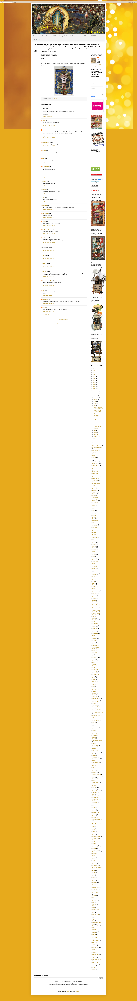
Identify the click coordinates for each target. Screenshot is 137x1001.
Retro (93, 841)
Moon (93, 780)
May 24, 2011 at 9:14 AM (48, 116)
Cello (93, 556)
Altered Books (95, 463)
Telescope (94, 905)
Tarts (93, 902)
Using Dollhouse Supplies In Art (96, 938)
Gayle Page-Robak (46, 229)
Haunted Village (95, 720)
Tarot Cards (95, 900)
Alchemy (94, 457)
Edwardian (94, 638)
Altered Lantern (95, 476)
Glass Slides (95, 689)
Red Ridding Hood (96, 836)
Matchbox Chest (96, 762)
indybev (44, 271)
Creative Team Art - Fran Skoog (96, 602)
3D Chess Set (95, 450)
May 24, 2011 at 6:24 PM (48, 209)
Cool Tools (94, 593)
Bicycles (94, 515)
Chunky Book (95, 573)
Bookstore (94, 530)
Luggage (94, 746)
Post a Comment (46, 314)
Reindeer (94, 839)
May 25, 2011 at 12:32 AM (49, 242)
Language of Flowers (97, 740)
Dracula (94, 630)
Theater (94, 911)
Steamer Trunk (95, 887)
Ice (93, 732)
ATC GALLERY (36, 39)
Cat (93, 553)
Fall (93, 654)
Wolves (94, 965)
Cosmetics (94, 595)
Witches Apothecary (96, 959)
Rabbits (94, 833)
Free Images (95, 671)
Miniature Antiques (96, 774)
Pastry (93, 809)
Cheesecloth (95, 561)
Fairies (93, 650)
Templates (84, 36)
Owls (93, 794)
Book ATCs (94, 524)
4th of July (94, 452)
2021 (94, 370)
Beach (93, 510)
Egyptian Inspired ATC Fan (97, 419)
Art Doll (94, 495)
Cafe (93, 539)
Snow (93, 875)
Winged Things (95, 954)
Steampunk (94, 889)
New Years (94, 787)
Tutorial (94, 932)
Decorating (94, 625)
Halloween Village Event (97, 712)
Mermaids (94, 769)
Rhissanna (45, 299)
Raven (93, 834)
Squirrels (94, 884)
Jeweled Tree (95, 735)
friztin (68, 991)
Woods (93, 969)
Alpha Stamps (95, 461)
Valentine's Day (95, 940)
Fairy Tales (94, 652)
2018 (94, 376)
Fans (93, 655)
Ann (43, 197)
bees (93, 513)
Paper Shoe (95, 797)
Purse (93, 828)
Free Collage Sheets (45, 36)
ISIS (94, 413)
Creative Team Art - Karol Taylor (96, 608)
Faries (93, 659)
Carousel (94, 549)
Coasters (94, 586)
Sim (43, 290)
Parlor (93, 807)
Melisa (44, 189)
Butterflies (94, 537)
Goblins (94, 691)
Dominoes (94, 628)
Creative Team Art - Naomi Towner (96, 614)
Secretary (94, 863)
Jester (43, 221)
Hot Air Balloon (95, 727)
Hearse (94, 722)
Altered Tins (95, 480)
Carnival (94, 547)
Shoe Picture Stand (96, 867)
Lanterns (94, 743)
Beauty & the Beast (96, 512)
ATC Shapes (95, 502)
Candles (94, 544)
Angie (43, 130)
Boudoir (94, 532)
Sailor (93, 858)
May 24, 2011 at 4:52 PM (48, 177)
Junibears (44, 237)
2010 (94, 438)
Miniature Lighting (96, 778)
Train (93, 920)
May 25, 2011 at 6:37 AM (48, 250)
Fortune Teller (95, 669)
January (96, 436)
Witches (94, 957)
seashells (94, 862)
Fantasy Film (95, 657)
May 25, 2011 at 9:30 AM (48, 266)
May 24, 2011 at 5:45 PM (48, 201)
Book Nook (94, 525)
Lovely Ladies (95, 745)
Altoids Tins (94, 481)
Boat (93, 522)
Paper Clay (94, 795)
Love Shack (96, 428)
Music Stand (95, 783)
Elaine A (44, 106)
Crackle (94, 600)
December (96, 391)
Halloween (94, 705)
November (96, 393)
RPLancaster (45, 166)
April (95, 430)
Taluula (44, 255)
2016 (94, 380)
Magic (93, 753)
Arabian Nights (95, 492)
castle (93, 551)
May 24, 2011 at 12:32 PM (49, 145)
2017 (94, 378)
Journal (94, 738)
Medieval (94, 765)
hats (93, 717)
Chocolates (94, 566)
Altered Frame (95, 475)
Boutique (94, 534)
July (95, 401)
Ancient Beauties (96, 483)
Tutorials (94, 934)
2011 (94, 390)
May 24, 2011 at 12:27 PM (49, 137)
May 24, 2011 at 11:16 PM (49, 225)
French (93, 672)
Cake (93, 541)
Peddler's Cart (95, 812)
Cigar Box (94, 574)
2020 (94, 372)
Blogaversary (95, 520)
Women (94, 967)
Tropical (94, 929)
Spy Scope (94, 882)
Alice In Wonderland (96, 459)
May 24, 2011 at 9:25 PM (48, 217)
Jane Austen (95, 733)
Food (93, 667)
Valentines (94, 942)
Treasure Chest (95, 925)
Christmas (94, 568)
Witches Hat (95, 962)
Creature (94, 616)
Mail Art (94, 755)
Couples (94, 598)
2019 (94, 374)
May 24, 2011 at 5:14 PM (48, 193)
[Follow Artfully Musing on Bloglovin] (97, 180)
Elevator (94, 642)
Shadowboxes (95, 865)
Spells (93, 877)
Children (94, 564)
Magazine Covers (96, 752)
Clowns (94, 583)
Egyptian (47, 99)
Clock (93, 581)
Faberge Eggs (95, 647)
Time (93, 912)
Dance (93, 621)
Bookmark (94, 527)
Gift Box (94, 684)
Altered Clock (95, 471)
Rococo (94, 843)
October (96, 395)
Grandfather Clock (96, 698)
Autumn (94, 507)
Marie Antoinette (96, 758)
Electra (44, 307)
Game (93, 676)
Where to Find (95, 950)
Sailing (93, 856)
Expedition (94, 645)
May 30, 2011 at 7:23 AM (48, 276)
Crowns (94, 618)
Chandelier (94, 559)
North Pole (94, 789)
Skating (94, 874)
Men (93, 767)
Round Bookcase (96, 846)
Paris (93, 803)
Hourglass (94, 728)
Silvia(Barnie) (45, 213)
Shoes (93, 868)
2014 (94, 384)
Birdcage (94, 517)
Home (34, 36)
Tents (93, 907)
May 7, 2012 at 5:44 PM (48, 311)
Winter (93, 956)
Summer (94, 895)
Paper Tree (94, 802)
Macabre (94, 748)
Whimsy (94, 952)
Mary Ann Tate (45, 142)
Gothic (93, 694)
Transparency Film (96, 922)
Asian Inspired (95, 498)
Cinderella (94, 576)
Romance (94, 845)
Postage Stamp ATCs (97, 819)
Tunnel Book (95, 931)
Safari (93, 855)
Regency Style (95, 838)
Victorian (94, 945)
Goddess (94, 693)
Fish (93, 662)
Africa (93, 455)
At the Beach (95, 500)
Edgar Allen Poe (95, 636)
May (95, 405)
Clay (93, 579)
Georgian (94, 681)
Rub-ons (94, 848)
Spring (93, 880)
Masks (93, 760)
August (95, 399)
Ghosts (93, 682)
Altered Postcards (96, 478)
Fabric (93, 648)
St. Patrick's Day (96, 886)
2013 (94, 386)
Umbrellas (94, 936)
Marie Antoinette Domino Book (97, 425)
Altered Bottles (95, 465)
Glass (93, 686)
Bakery (93, 508)
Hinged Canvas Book (97, 724)
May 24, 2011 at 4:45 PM (48, 154)
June (95, 403)
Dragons (94, 631)
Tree (93, 927)
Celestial (94, 554)
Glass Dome (95, 688)
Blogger (77, 991)
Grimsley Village (96, 701)
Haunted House (95, 719)
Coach (93, 584)
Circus (93, 578)
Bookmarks (94, 529)
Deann (44, 150)
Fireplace (94, 660)
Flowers (94, 665)
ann (43, 158)
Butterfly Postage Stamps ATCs (97, 411)
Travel (93, 924)
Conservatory (95, 591)
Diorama (94, 626)
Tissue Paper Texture (97, 916)
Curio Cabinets (95, 619)
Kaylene (44, 181)
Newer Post (43, 317)
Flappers (94, 664)
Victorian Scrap (95, 947)
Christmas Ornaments (97, 570)
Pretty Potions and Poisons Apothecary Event (96, 825)
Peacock (94, 810)
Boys (93, 535)
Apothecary (94, 490)
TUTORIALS (93, 36)
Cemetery (94, 558)
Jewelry (94, 737)
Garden (94, 677)
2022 (94, 368)
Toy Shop (94, 919)
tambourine (94, 899)
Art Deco (94, 493)
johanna (44, 263)
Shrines (94, 872)
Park (93, 805)
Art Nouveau (95, 497)
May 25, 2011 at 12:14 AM (49, 233)
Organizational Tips (96, 790)
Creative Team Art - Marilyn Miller (96, 611)
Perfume (94, 814)
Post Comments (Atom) (52, 323)
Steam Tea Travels (46, 280)
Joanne (44, 120)
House (93, 730)
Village (93, 949)
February (96, 434)
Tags (93, 897)
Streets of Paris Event (97, 892)
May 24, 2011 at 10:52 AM (49, 125)
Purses (93, 829)
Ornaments (94, 792)
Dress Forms (95, 633)
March (95, 432)
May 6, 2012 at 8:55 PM (48, 303)
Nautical (94, 785)
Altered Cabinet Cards (97, 468)
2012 (94, 388)
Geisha (93, 679)
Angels (93, 485)
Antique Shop (95, 488)
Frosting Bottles (95, 674)
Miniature (94, 772)
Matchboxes (95, 764)
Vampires (94, 944)
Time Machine (95, 914)
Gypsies (94, 703)
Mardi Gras (94, 757)
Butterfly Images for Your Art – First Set (98, 408)
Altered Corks (95, 473)
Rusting (94, 853)
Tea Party (94, 904)
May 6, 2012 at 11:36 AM (48, 295)
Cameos (94, 542)
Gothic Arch (94, 696)
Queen (93, 831)
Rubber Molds (95, 850)
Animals (94, 487)
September (96, 397)
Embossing (94, 643)
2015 (94, 382)
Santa (93, 860)
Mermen (94, 770)
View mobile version (63, 319)
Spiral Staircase (95, 879)
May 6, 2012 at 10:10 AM (48, 285)
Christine (44, 205)
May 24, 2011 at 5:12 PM (48, 185)
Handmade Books (96, 715)
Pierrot (93, 815)
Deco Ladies (95, 623)
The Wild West (95, 909)
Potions (94, 822)
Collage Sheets (95, 590)
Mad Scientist (95, 750)
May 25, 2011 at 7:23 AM (48, 258)
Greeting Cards (95, 700)
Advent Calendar (96, 453)
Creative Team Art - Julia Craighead (96, 605)
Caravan (94, 546)
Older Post (84, 317)
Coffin (93, 588)
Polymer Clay (95, 817)
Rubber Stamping (96, 851)
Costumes (94, 596)
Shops (93, 870)
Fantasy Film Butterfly (96, 416)
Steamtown (94, 891)
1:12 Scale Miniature (97, 445)
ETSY (54, 36)
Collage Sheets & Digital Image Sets (68, 36)
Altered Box (94, 467)
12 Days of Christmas (97, 447)
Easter (93, 635)
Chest (93, 563)
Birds (93, 518)
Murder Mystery (95, 782)
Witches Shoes (95, 964)
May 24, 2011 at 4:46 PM (48, 162)
